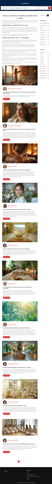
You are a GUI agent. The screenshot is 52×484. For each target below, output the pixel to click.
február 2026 (44, 66)
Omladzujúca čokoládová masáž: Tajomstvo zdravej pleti (16, 170)
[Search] (49, 8)
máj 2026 (44, 59)
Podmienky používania (31, 474)
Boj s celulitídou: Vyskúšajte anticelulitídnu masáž (15, 405)
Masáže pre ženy (44, 44)
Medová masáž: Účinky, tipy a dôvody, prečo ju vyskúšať (16, 249)
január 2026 (44, 68)
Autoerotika (11, 8)
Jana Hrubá (12, 324)
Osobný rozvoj (44, 41)
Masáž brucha (25, 8)
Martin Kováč (13, 166)
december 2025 (44, 70)
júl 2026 (44, 54)
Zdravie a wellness (44, 23)
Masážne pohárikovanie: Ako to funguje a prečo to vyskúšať (17, 367)
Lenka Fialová (13, 206)
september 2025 (44, 77)
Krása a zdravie (44, 34)
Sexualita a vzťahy (44, 30)
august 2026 (44, 52)
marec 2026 (44, 63)
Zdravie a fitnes (44, 37)
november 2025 (44, 73)
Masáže (44, 27)
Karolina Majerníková (15, 125)
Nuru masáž (4, 8)
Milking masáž (18, 8)
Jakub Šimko (12, 283)
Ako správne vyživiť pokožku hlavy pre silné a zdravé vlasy (16, 328)
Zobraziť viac (6, 99)
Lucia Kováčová (13, 245)
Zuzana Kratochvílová (15, 88)
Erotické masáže (44, 25)
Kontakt (28, 479)
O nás (28, 473)
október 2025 (44, 75)
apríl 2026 (44, 61)
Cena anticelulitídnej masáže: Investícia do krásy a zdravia (17, 209)
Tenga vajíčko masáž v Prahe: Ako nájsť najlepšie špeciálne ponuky (18, 444)
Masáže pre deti (44, 39)
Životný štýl (44, 32)
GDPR (28, 477)
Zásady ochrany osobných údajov (33, 476)
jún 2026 (44, 56)
